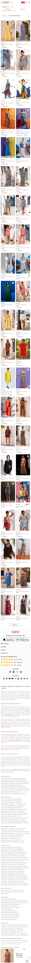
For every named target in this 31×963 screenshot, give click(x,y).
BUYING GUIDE (4, 643)
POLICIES (3, 650)
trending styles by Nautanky (19, 769)
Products (8, 9)
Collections (23, 9)
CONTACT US (4, 653)
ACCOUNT (3, 647)
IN (29, 957)
